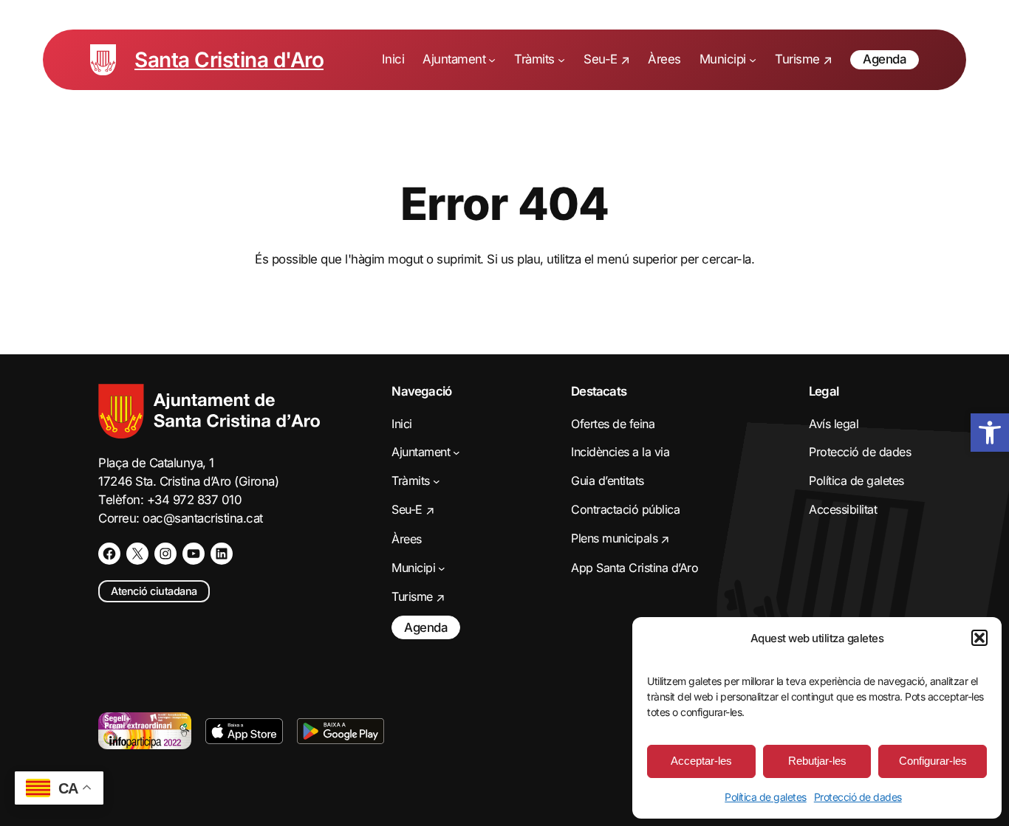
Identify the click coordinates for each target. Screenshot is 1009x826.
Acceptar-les (701, 760)
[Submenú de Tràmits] (561, 59)
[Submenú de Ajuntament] (492, 59)
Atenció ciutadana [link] (154, 591)
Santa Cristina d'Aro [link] (229, 59)
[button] (979, 637)
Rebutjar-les (817, 760)
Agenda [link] (884, 59)
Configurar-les (933, 760)
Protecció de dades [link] (858, 797)
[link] (990, 432)
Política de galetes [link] (766, 797)
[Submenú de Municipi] (752, 59)
